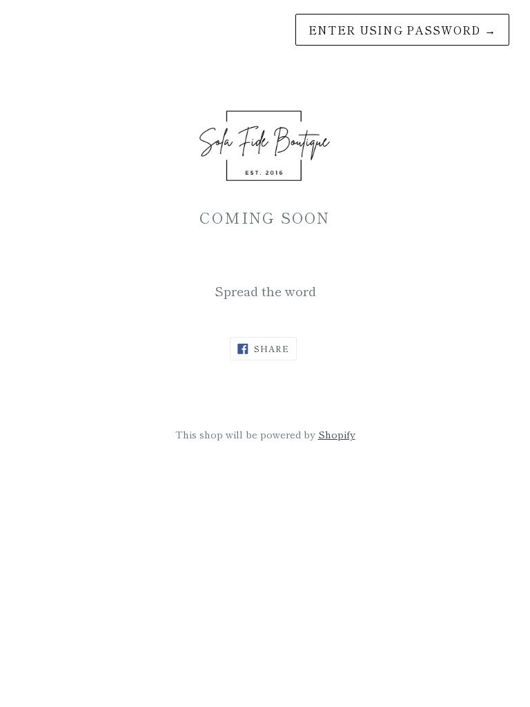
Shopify (336, 434)
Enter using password (402, 29)
